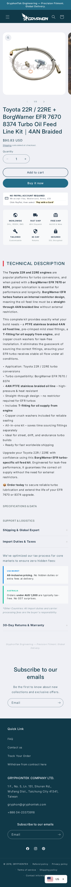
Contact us (15, 747)
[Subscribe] (59, 702)
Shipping (7, 145)
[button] (7, 17)
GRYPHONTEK (20, 864)
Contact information (37, 875)
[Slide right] (44, 102)
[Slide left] (27, 102)
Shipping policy (48, 870)
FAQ (10, 738)
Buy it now (35, 183)
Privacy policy (60, 864)
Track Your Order (19, 755)
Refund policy (40, 864)
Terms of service (26, 870)
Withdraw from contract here (27, 764)
